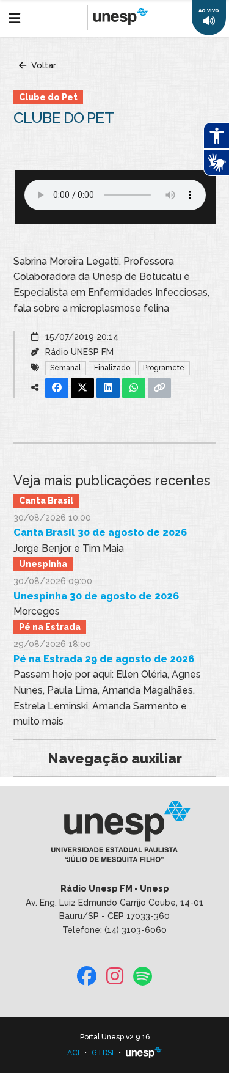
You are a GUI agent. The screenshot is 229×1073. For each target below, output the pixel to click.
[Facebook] (86, 976)
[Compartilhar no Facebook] (56, 388)
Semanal (65, 368)
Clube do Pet (48, 97)
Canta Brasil (46, 500)
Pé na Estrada (50, 627)
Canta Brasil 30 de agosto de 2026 (100, 532)
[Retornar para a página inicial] (114, 836)
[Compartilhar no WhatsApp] (133, 388)
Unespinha (43, 564)
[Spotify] (142, 976)
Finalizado (112, 368)
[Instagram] (114, 976)
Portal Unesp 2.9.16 (115, 1037)
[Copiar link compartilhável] (159, 388)
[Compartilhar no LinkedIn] (108, 388)
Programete (163, 368)
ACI (73, 1053)
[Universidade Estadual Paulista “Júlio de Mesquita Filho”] (144, 1052)
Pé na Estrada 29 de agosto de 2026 (103, 659)
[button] (209, 17)
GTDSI (103, 1053)
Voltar (42, 65)
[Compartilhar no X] (82, 388)
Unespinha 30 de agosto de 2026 (96, 596)
